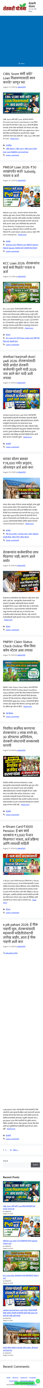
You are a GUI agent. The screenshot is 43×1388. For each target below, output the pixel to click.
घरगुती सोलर (7, 537)
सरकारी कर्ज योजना (30, 248)
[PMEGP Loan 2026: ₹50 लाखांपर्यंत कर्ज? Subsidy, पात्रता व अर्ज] (21, 1227)
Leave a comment (12, 155)
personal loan (23, 152)
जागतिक (9, 145)
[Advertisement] (21, 38)
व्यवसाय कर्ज (19, 248)
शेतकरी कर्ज (14, 341)
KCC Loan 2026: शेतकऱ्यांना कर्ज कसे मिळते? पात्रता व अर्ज (21, 267)
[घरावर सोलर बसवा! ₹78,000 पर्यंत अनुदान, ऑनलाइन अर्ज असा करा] (21, 1334)
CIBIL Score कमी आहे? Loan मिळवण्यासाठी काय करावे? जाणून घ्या (19, 78)
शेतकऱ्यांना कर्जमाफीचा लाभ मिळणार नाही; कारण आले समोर (20, 556)
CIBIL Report (10, 148)
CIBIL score (20, 148)
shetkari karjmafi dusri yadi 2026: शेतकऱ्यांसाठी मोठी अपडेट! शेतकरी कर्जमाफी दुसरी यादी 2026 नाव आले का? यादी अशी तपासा (19, 367)
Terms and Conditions (27, 1381)
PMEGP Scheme (32, 244)
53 (11, 1150)
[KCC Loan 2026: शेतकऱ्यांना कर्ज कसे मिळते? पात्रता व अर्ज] (21, 1262)
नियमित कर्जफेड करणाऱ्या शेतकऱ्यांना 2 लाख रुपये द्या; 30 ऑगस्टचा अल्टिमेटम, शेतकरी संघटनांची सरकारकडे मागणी (21, 737)
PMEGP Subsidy (8, 248)
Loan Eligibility (12, 152)
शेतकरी (8, 443)
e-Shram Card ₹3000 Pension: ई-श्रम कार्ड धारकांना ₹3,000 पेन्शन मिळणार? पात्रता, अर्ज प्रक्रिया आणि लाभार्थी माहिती (21, 835)
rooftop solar (23, 533)
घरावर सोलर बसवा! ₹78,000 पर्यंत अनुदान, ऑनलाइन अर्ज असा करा (18, 463)
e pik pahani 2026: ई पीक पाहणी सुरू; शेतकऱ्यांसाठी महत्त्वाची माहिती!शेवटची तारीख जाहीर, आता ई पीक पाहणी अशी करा (20, 933)
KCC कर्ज (17, 338)
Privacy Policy (13, 1381)
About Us (15, 1377)
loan (4, 152)
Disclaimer (32, 1377)
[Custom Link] (38, 1383)
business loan (11, 244)
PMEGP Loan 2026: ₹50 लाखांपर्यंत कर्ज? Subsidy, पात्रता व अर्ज (19, 171)
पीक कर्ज (6, 341)
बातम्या (8, 241)
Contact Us (23, 1377)
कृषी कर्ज (36, 338)
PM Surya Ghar (11, 533)
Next (16, 1150)
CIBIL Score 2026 (30, 148)
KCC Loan (9, 338)
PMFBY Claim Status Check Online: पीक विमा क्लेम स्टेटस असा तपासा (19, 646)
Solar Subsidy (33, 533)
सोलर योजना (24, 537)
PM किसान (9, 713)
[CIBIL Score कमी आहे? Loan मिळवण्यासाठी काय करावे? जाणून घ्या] (21, 1192)
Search (5, 1161)
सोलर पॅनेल (16, 537)
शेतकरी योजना (32, 5)
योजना (8, 334)
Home (8, 1377)
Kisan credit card (26, 338)
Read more (14, 138)
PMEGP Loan (21, 244)
